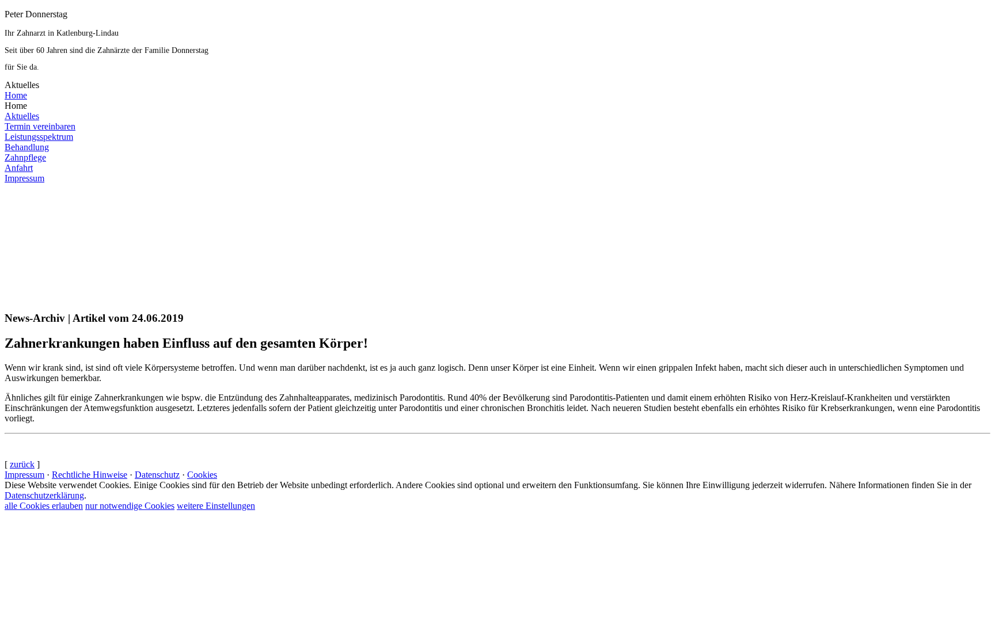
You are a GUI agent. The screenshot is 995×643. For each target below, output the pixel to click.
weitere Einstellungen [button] (216, 506)
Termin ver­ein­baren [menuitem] (40, 126)
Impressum (24, 475)
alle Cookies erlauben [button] (44, 506)
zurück (22, 464)
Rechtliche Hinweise (89, 475)
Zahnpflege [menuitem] (25, 157)
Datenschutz (157, 475)
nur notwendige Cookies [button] (129, 506)
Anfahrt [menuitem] (19, 168)
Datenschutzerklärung (44, 495)
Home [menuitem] (16, 95)
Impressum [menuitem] (24, 178)
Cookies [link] (202, 475)
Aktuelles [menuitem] (22, 116)
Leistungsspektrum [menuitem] (39, 137)
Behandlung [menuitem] (27, 147)
